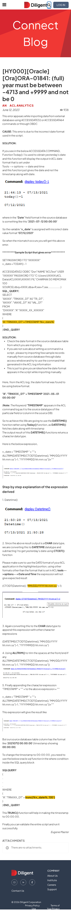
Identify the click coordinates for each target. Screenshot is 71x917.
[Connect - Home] (35, 5)
